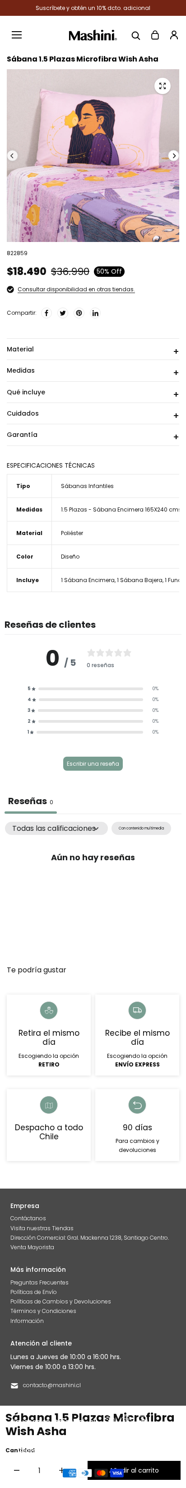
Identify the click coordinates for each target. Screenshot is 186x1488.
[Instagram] (126, 1421)
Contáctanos (28, 1218)
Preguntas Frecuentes (39, 1282)
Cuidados (23, 413)
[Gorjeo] (62, 313)
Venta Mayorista (32, 1247)
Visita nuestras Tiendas (42, 1228)
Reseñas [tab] (30, 801)
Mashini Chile (87, 1450)
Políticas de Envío (33, 1292)
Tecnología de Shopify (137, 1450)
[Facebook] (46, 313)
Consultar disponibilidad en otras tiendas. (76, 289)
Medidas (21, 370)
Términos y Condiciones (43, 1311)
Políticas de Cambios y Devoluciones (60, 1301)
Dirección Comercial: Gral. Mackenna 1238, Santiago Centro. (89, 1238)
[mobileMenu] (17, 35)
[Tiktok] (142, 1421)
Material (20, 349)
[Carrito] (154, 34)
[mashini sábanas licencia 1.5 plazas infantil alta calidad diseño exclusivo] (162, 86)
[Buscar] (135, 34)
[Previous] (12, 155)
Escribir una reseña (93, 764)
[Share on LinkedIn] (95, 313)
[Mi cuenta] (173, 34)
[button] (93, 689)
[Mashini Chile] (93, 35)
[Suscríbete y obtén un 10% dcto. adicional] (93, 8)
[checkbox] (141, 828)
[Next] (173, 155)
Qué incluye (26, 392)
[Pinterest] (79, 313)
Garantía (22, 434)
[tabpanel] (93, 889)
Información (27, 1321)
